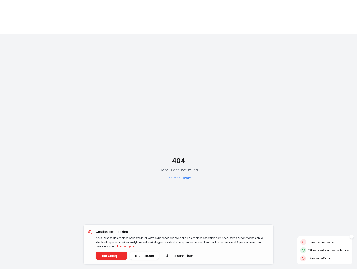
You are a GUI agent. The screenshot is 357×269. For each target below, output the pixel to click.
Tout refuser (144, 255)
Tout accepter (111, 255)
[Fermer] (352, 237)
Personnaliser (182, 255)
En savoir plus (125, 246)
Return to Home (178, 178)
